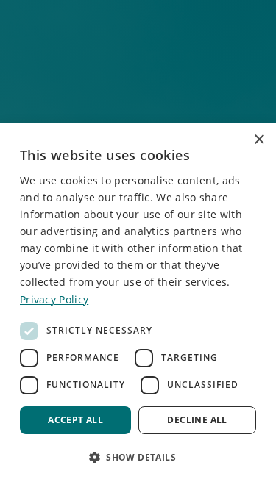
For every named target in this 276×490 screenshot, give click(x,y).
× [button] (258, 139)
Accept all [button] (75, 420)
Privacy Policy (54, 299)
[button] (138, 457)
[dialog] (138, 306)
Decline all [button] (197, 420)
